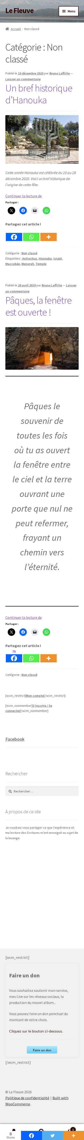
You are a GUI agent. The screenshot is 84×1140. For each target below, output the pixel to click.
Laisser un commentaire (23, 79)
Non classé (29, 253)
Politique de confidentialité (27, 1098)
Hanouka (45, 258)
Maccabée (12, 264)
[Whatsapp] (31, 234)
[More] (48, 234)
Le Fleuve (19, 10)
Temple (41, 264)
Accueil (16, 29)
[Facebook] (14, 234)
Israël (57, 258)
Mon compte (35, 696)
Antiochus (29, 258)
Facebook (14, 739)
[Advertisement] (42, 895)
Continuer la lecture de (23, 196)
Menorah (27, 264)
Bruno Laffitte (59, 73)
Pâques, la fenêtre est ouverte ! (38, 306)
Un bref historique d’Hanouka (38, 94)
